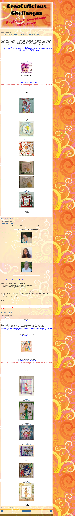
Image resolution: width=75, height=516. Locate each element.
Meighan (26, 231)
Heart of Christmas (27, 139)
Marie (26, 138)
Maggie (26, 261)
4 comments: (11, 218)
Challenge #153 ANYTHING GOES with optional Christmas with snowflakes (22, 317)
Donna (26, 399)
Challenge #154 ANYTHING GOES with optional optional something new (21, 34)
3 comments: (11, 507)
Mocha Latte (27, 375)
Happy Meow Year (27, 191)
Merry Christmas (27, 461)
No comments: (10, 312)
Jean (26, 246)
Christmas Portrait (27, 424)
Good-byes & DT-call (7, 223)
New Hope (27, 400)
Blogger (28, 514)
